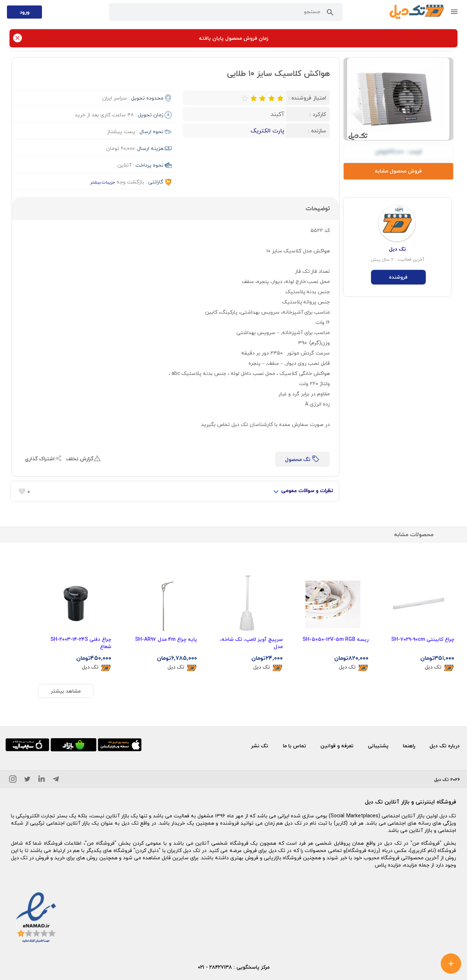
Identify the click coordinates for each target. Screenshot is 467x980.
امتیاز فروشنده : (307, 97)
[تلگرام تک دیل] (56, 780)
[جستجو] (330, 14)
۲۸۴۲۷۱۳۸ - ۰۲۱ (215, 967)
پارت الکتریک (267, 130)
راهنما (409, 745)
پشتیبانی (378, 745)
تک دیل (433, 667)
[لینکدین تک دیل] (42, 780)
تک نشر (259, 745)
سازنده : (317, 130)
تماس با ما (294, 745)
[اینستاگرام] (12, 780)
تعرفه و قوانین (337, 745)
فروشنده (398, 277)
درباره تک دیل (444, 745)
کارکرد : (317, 114)
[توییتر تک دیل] (27, 780)
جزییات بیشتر (102, 182)
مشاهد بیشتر (66, 691)
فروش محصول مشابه (398, 170)
